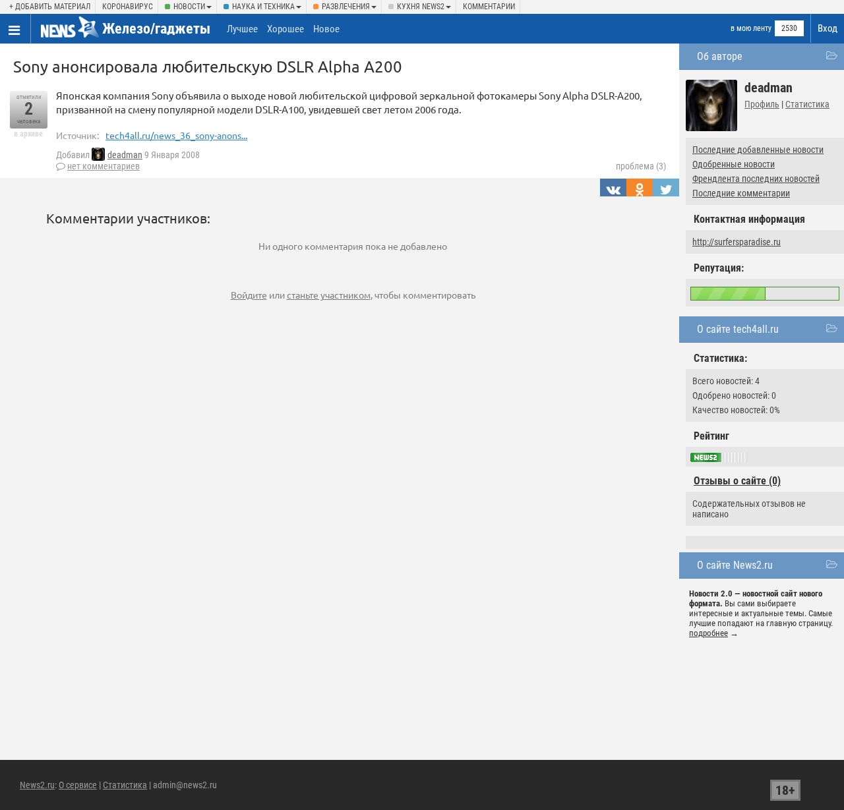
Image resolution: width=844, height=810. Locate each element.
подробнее (708, 633)
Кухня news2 (420, 6)
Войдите (249, 295)
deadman (124, 155)
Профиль (761, 104)
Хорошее (285, 29)
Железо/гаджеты (156, 28)
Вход (827, 28)
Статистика (807, 104)
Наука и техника (263, 6)
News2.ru (37, 785)
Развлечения (346, 6)
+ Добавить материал (49, 6)
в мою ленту (751, 28)
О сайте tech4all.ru (738, 329)
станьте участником (329, 295)
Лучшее (242, 29)
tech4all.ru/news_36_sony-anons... (176, 135)
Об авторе (719, 56)
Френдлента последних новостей (756, 178)
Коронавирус (127, 6)
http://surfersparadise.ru (736, 242)
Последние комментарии (741, 193)
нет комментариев (103, 166)
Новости (189, 6)
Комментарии (489, 6)
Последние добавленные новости (758, 149)
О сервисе (78, 785)
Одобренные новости (733, 164)
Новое (326, 29)
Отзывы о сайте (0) (737, 481)
